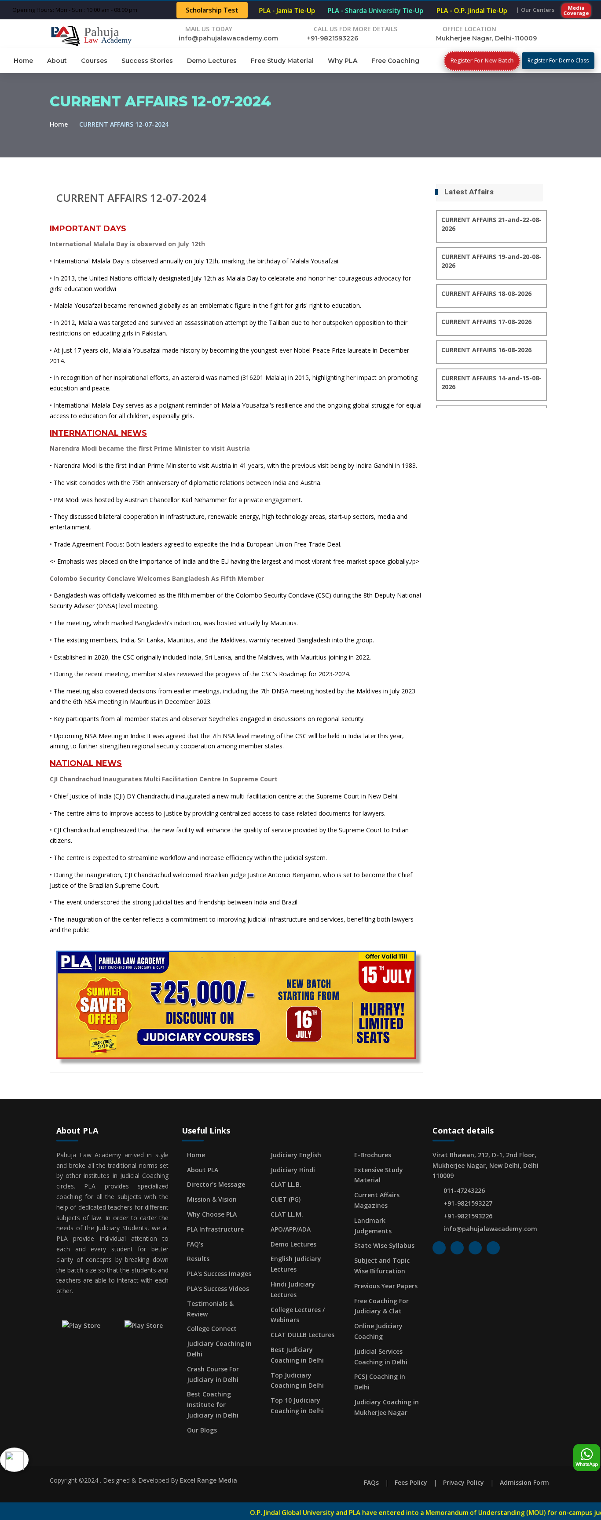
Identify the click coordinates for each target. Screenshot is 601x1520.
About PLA (202, 1170)
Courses (94, 61)
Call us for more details (355, 29)
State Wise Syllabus (384, 1245)
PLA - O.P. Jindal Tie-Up (472, 10)
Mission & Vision (212, 1199)
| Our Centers (535, 10)
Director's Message (216, 1184)
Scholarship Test (212, 10)
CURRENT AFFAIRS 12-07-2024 (131, 197)
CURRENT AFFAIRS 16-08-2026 (486, 350)
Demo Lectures (212, 61)
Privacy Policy (463, 1482)
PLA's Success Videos (218, 1288)
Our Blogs (202, 1430)
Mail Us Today (208, 29)
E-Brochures (372, 1155)
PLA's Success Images (219, 1273)
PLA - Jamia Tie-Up (286, 10)
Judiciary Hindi (293, 1170)
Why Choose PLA (212, 1214)
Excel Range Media (208, 1480)
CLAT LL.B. (286, 1184)
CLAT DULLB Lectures (302, 1334)
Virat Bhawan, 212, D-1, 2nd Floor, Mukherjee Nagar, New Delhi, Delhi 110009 (485, 1165)
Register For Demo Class (558, 60)
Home (23, 61)
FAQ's (195, 1244)
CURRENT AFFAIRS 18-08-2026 (486, 293)
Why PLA (342, 61)
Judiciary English (296, 1155)
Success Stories (147, 61)
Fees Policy (411, 1482)
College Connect (212, 1328)
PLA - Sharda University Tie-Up (375, 10)
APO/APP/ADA (291, 1229)
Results (198, 1258)
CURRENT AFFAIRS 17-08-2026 (486, 321)
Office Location (469, 29)
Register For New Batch (482, 60)
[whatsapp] (586, 1458)
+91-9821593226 (332, 38)
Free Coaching (395, 61)
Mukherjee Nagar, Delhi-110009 (486, 38)
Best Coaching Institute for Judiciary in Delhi (212, 1404)
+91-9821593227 (467, 1203)
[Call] (14, 1460)
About (57, 61)
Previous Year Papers (386, 1286)
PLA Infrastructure (215, 1229)
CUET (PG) (285, 1199)
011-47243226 (464, 1190)
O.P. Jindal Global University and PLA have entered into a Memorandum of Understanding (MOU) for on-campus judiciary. (369, 1512)
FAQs (371, 1482)
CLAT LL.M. (287, 1214)
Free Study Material (282, 61)
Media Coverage (576, 10)
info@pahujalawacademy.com (228, 38)
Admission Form (524, 1482)
